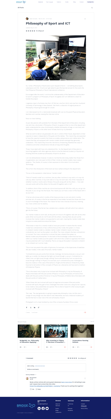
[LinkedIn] (39, 408)
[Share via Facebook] (26, 307)
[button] (92, 7)
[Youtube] (47, 408)
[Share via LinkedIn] (34, 307)
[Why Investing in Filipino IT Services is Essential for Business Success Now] (56, 331)
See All (92, 321)
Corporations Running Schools (80, 341)
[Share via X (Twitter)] (30, 307)
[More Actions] (85, 378)
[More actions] (85, 19)
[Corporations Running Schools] (82, 331)
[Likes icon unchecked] (31, 389)
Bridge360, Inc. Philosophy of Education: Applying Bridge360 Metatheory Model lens (29, 341)
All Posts (21, 8)
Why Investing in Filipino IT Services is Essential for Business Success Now (55, 341)
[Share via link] (38, 307)
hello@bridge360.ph (43, 404)
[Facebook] (43, 408)
